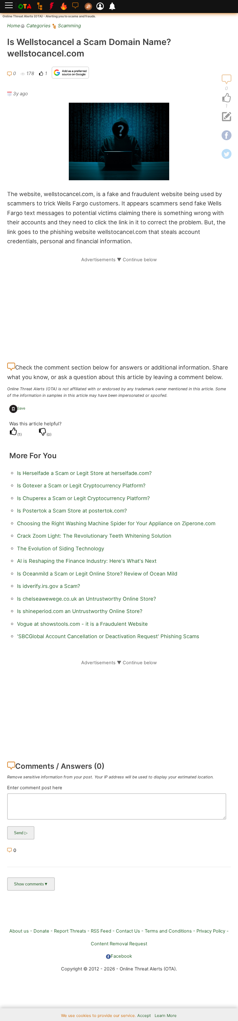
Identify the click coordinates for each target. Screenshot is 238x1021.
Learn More (166, 1015)
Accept (144, 1015)
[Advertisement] (119, 306)
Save (21, 408)
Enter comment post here (34, 787)
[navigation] (226, 98)
